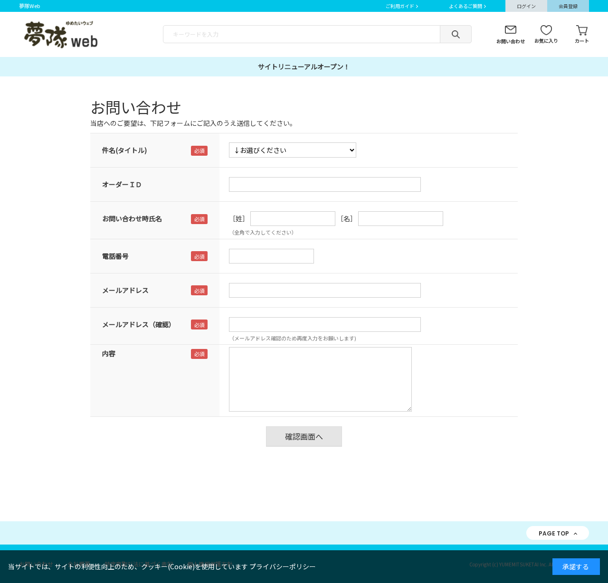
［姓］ (239, 218)
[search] (456, 34)
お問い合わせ (510, 41)
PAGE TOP (554, 533)
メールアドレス (125, 290)
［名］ (347, 218)
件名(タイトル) (124, 150)
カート (582, 40)
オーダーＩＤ (122, 184)
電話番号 (115, 256)
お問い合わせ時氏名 (132, 218)
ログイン (526, 5)
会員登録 (568, 5)
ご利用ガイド (400, 5)
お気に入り (546, 40)
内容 (108, 353)
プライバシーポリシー (282, 566)
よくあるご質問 (465, 5)
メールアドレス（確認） (138, 324)
